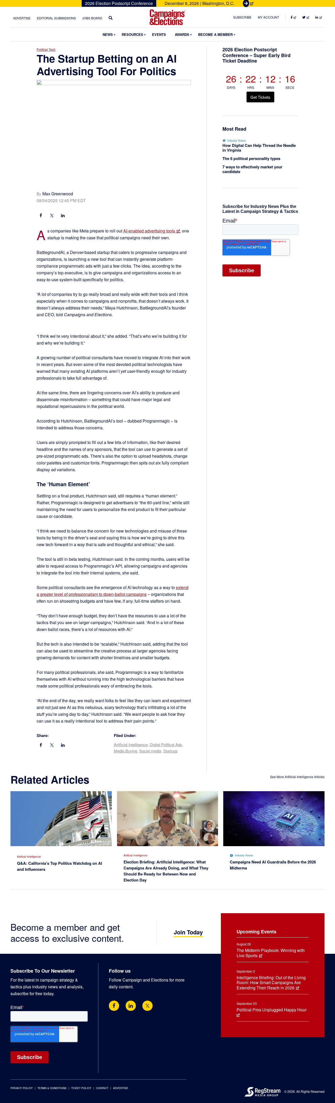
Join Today (188, 932)
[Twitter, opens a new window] (147, 1006)
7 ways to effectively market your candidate (252, 169)
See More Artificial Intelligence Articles (297, 776)
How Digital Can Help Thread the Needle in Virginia (259, 147)
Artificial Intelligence (131, 744)
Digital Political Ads (166, 744)
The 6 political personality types (251, 158)
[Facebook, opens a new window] (41, 216)
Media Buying (125, 750)
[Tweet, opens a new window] (52, 216)
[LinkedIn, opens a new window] (63, 216)
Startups (170, 750)
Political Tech (46, 49)
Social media (150, 750)
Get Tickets (260, 97)
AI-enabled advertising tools (149, 231)
